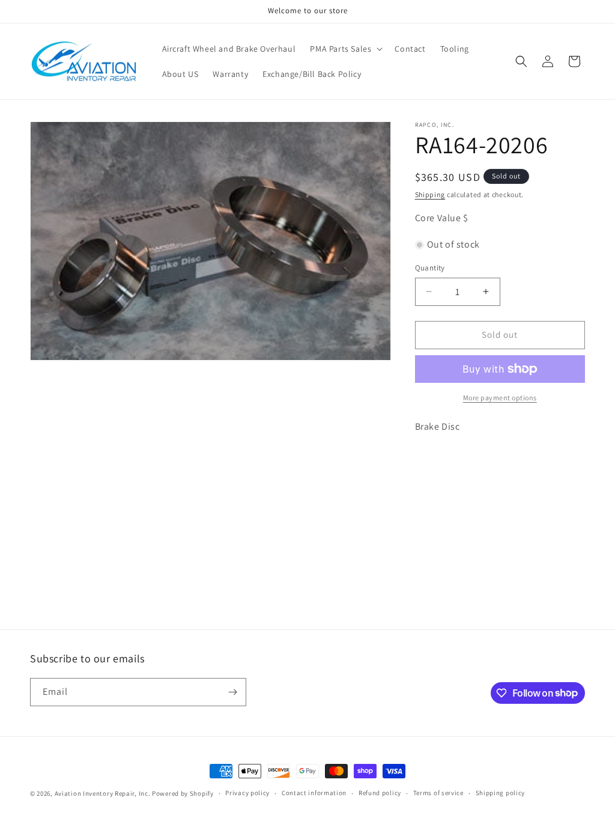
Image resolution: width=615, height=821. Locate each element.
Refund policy (380, 793)
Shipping (430, 194)
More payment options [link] (500, 397)
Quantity (430, 268)
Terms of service (438, 793)
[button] (345, 48)
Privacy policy (247, 793)
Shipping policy (501, 793)
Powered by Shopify (183, 793)
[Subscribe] (232, 692)
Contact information (314, 793)
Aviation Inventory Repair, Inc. (103, 793)
